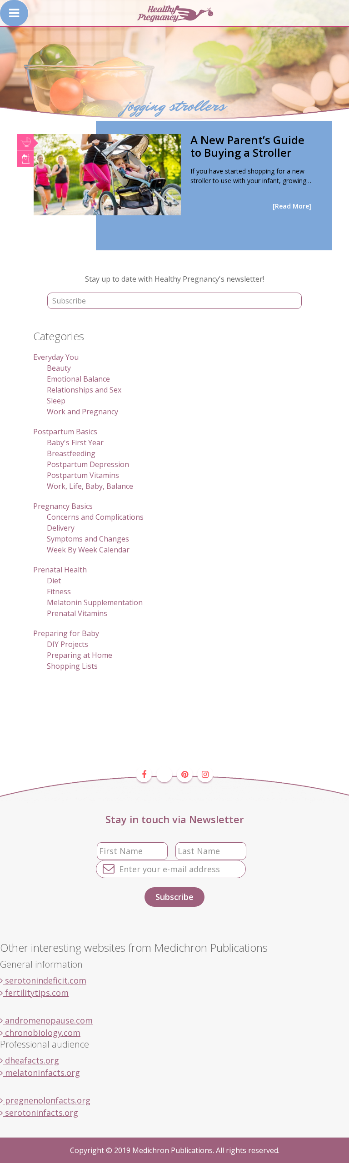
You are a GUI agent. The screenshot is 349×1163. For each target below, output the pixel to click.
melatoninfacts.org (41, 1072)
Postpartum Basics (65, 432)
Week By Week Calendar (88, 550)
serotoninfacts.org (40, 1112)
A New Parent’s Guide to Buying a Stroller (247, 146)
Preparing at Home (79, 655)
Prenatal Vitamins (77, 613)
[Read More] (292, 206)
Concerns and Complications (95, 517)
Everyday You (56, 357)
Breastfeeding (71, 453)
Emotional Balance (78, 379)
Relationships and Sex (84, 390)
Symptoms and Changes (88, 539)
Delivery (61, 528)
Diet (54, 581)
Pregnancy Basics (63, 506)
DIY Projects (67, 644)
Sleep (56, 401)
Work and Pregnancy (82, 412)
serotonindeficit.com (44, 980)
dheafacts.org (31, 1060)
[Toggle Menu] (14, 13)
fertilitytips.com (36, 992)
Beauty (59, 368)
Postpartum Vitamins (83, 475)
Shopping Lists (72, 666)
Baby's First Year (75, 442)
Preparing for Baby (66, 633)
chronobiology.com (41, 1032)
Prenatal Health (60, 570)
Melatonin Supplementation (95, 602)
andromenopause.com (48, 1020)
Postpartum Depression (88, 464)
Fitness (59, 591)
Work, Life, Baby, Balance (90, 486)
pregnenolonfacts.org (46, 1100)
